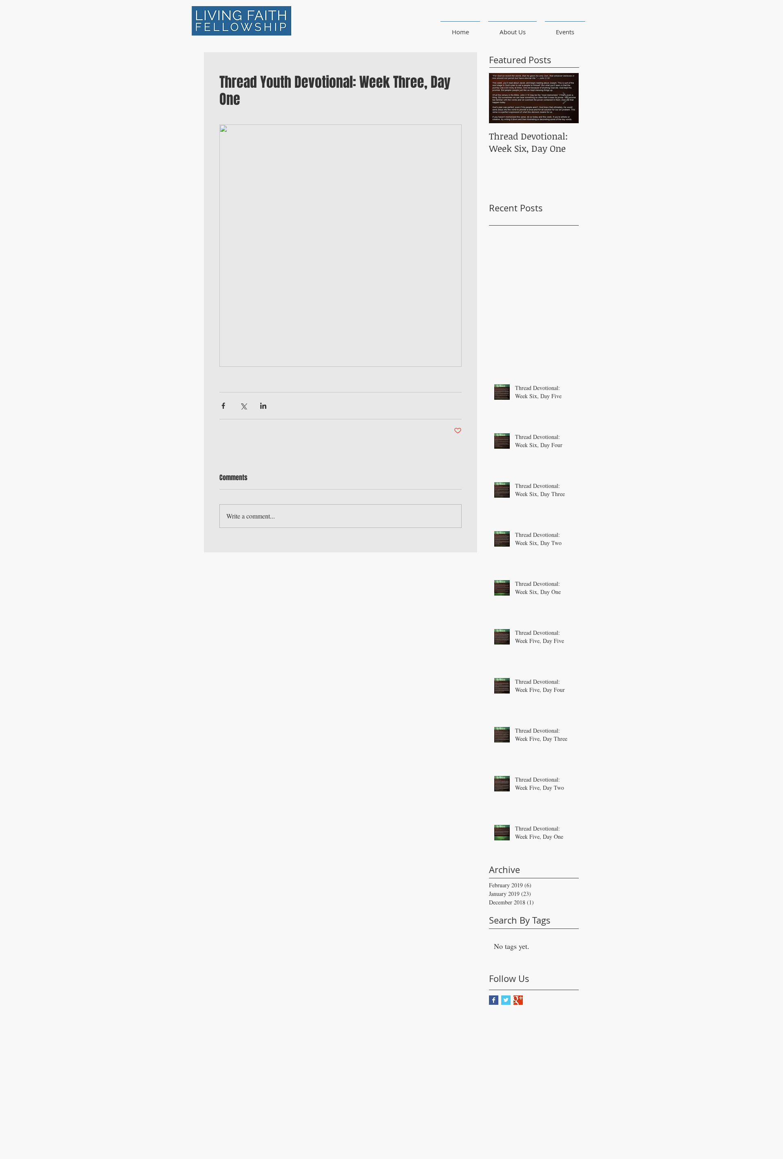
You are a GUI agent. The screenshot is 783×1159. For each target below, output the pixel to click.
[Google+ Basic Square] (518, 1000)
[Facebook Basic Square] (493, 1000)
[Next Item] (565, 98)
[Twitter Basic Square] (506, 1000)
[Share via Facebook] (223, 406)
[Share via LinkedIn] (263, 406)
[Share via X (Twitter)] (243, 406)
